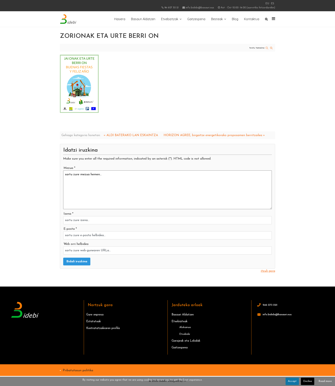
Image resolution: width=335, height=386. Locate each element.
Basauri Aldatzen (143, 19)
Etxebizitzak (169, 19)
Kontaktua (251, 19)
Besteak (217, 19)
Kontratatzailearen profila (103, 328)
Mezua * (69, 168)
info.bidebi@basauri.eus (200, 8)
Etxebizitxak (179, 321)
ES (272, 3)
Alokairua (185, 327)
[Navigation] (273, 19)
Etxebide (184, 334)
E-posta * (70, 229)
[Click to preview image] (167, 84)
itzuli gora (268, 271)
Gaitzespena (196, 19)
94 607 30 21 (171, 8)
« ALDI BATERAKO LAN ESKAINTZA (131, 135)
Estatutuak (93, 321)
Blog (235, 19)
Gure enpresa (95, 314)
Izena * (68, 213)
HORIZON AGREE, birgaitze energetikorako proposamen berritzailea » (214, 135)
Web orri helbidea (76, 244)
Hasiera (119, 19)
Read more (325, 381)
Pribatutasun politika (78, 370)
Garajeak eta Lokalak (186, 340)
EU (267, 3)
